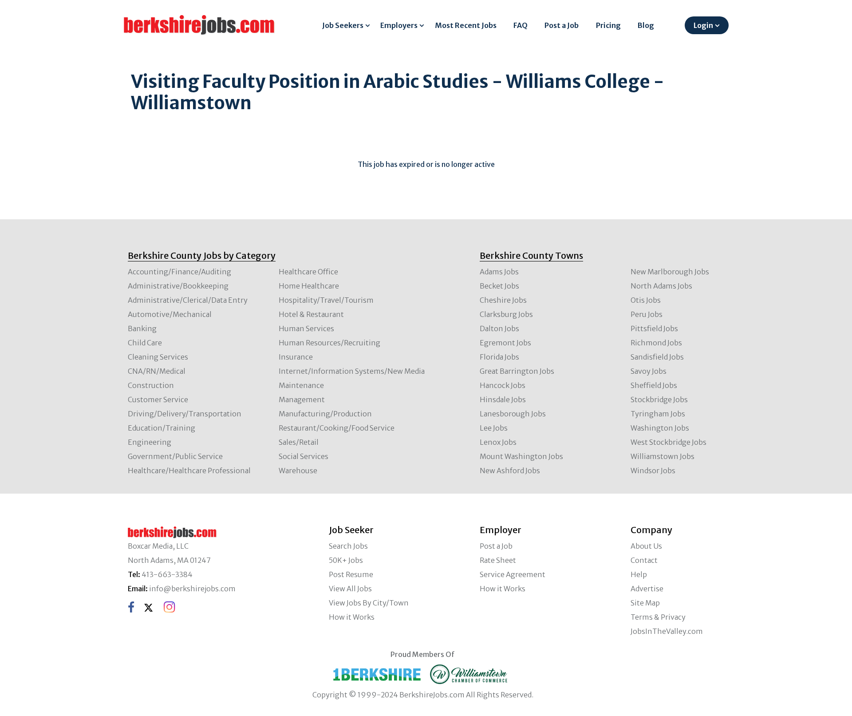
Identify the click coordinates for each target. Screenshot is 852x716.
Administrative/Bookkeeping (178, 285)
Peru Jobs (647, 314)
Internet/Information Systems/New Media (352, 371)
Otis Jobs (646, 300)
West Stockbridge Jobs (668, 442)
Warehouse (298, 470)
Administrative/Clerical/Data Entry (188, 300)
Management (302, 399)
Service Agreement (512, 574)
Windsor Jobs (653, 470)
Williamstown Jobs (662, 456)
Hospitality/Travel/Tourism (326, 300)
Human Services (306, 328)
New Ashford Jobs (510, 470)
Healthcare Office (308, 271)
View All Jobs (350, 588)
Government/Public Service (175, 456)
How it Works (352, 617)
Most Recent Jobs (466, 25)
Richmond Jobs (656, 342)
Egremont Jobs (505, 342)
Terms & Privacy (658, 617)
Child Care (145, 342)
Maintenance (301, 385)
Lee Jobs (494, 427)
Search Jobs (348, 546)
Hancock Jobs (502, 385)
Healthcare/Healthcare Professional (189, 470)
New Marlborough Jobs (670, 271)
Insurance (296, 356)
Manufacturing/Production (325, 413)
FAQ (520, 25)
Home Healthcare (309, 285)
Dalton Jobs (499, 328)
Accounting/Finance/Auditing (179, 271)
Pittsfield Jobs (654, 328)
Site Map (645, 602)
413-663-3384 (167, 574)
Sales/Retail (299, 442)
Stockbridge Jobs (659, 399)
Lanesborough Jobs (513, 413)
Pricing (608, 25)
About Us (646, 546)
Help (639, 574)
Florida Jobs (499, 356)
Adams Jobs (499, 271)
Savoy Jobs (649, 371)
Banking (142, 328)
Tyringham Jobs (658, 413)
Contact (644, 560)
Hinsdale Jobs (503, 399)
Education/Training (161, 427)
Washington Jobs (660, 427)
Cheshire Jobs (503, 300)
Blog (646, 25)
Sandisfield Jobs (657, 356)
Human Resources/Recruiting (329, 342)
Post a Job (561, 25)
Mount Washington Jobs (521, 456)
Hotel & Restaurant (311, 314)
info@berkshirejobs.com (192, 588)
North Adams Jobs (661, 285)
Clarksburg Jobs (506, 314)
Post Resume (351, 574)
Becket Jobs (499, 285)
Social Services (303, 456)
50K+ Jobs (346, 560)
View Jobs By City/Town (369, 602)
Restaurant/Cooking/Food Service (336, 427)
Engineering (149, 442)
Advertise (647, 588)
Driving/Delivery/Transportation (184, 413)
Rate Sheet (498, 560)
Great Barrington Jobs (517, 371)
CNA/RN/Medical (156, 371)
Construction (151, 385)
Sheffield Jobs (654, 385)
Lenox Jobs (498, 442)
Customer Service (158, 399)
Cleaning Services (158, 356)
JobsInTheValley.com (667, 631)
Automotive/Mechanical (170, 314)
